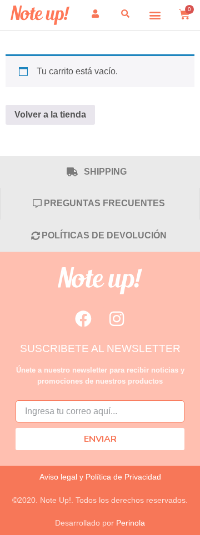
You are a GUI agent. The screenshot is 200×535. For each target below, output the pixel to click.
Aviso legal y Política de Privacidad (100, 476)
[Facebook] (83, 318)
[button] (155, 15)
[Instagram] (116, 318)
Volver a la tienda (50, 114)
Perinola (130, 522)
